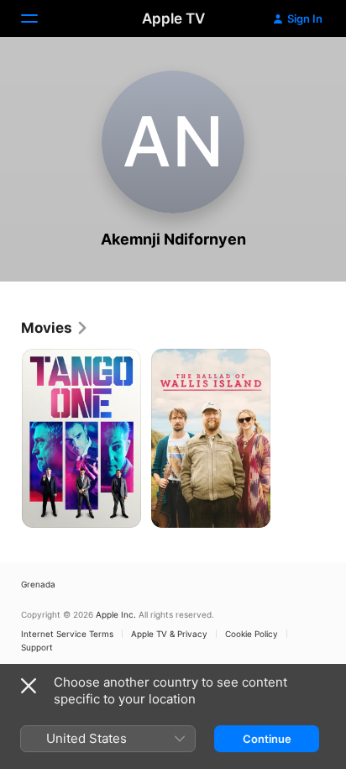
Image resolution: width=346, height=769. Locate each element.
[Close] (28, 685)
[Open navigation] (39, 18)
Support (37, 647)
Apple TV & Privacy (169, 633)
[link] (55, 328)
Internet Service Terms (67, 633)
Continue (267, 738)
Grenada (38, 584)
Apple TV (173, 18)
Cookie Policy (251, 633)
